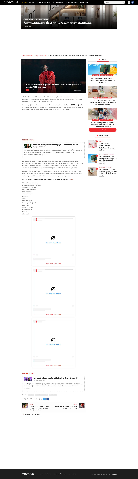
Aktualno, (101, 154)
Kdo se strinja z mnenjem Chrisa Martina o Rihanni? (55, 378)
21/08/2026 (102, 176)
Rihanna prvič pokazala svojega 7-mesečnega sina (55, 145)
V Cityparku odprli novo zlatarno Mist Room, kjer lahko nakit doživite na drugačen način (103, 102)
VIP (45, 55)
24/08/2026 (102, 150)
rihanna (44, 395)
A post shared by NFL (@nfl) (53, 263)
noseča (38, 395)
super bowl (53, 395)
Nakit (95, 97)
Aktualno (95, 75)
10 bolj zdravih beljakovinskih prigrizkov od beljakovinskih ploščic (107, 146)
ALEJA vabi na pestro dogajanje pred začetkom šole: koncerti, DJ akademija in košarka (103, 124)
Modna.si (114, 475)
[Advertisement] (69, 41)
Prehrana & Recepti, (103, 140)
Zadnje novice (38, 55)
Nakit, (100, 167)
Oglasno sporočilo (106, 75)
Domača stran (27, 55)
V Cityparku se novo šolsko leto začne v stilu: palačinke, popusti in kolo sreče (102, 80)
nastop (31, 395)
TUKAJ (71, 179)
